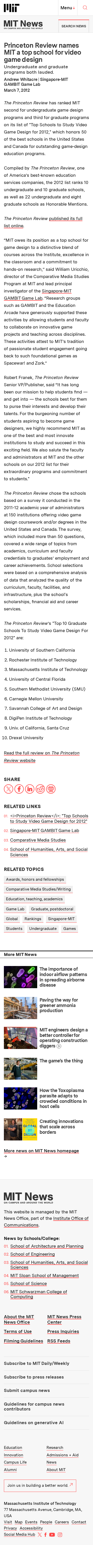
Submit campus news (27, 1390)
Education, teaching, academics (34, 899)
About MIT (56, 1469)
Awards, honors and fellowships (35, 879)
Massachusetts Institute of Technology (40, 1503)
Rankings (33, 919)
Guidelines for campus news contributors (34, 1406)
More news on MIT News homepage (41, 1150)
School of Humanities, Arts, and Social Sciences (49, 1265)
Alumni (10, 1469)
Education (13, 1447)
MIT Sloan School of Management (44, 1275)
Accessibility (31, 1528)
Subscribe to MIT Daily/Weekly (36, 1363)
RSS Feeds (58, 1341)
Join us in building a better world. (37, 1485)
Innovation (13, 1455)
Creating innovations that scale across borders (61, 1127)
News (52, 1462)
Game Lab (15, 909)
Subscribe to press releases (34, 1377)
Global (12, 919)
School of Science (28, 1283)
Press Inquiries (63, 1331)
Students (14, 928)
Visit (8, 1522)
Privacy (10, 1528)
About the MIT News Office (19, 1319)
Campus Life (15, 1462)
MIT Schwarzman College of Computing (38, 1294)
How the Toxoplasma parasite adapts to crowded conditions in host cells (63, 1098)
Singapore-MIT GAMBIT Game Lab (44, 830)
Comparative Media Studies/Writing (38, 889)
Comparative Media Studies (38, 840)
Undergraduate (43, 928)
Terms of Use (18, 1331)
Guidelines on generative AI (34, 1422)
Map (18, 1522)
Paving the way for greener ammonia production (59, 1005)
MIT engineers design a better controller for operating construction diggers (64, 1037)
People (46, 1522)
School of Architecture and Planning (46, 1246)
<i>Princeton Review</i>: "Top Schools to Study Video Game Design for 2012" (49, 818)
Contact (79, 1522)
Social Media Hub (19, 1534)
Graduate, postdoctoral (52, 909)
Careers (62, 1522)
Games (69, 928)
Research (55, 1447)
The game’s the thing (61, 1060)
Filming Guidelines (23, 1341)
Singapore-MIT (61, 919)
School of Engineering (32, 1254)
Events (31, 1522)
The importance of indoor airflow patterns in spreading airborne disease (63, 977)
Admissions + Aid (63, 1455)
